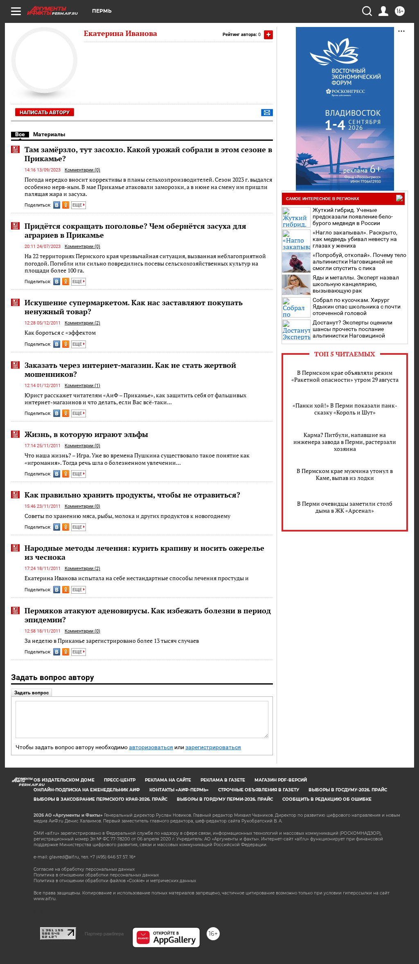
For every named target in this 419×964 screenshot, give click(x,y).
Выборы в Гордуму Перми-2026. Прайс (225, 799)
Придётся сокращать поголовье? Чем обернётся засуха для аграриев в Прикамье (135, 230)
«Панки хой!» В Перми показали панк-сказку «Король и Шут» (345, 409)
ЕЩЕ (77, 205)
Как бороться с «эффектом (60, 332)
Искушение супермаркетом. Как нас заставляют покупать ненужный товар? (134, 306)
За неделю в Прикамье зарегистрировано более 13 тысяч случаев (112, 640)
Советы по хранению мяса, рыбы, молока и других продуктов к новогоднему (127, 515)
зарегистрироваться (213, 747)
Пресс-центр (119, 780)
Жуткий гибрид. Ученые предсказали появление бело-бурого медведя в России (353, 216)
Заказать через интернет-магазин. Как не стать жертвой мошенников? (130, 369)
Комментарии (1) (82, 385)
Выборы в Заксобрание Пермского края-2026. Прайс (100, 799)
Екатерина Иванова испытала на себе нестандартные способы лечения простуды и (137, 577)
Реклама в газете (222, 780)
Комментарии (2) (82, 323)
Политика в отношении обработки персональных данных (96, 875)
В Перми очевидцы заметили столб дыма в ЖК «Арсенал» (344, 507)
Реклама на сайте (168, 780)
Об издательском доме (64, 780)
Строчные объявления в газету (258, 790)
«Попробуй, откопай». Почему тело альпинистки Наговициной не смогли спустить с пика (359, 261)
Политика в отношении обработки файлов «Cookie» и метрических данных (115, 880)
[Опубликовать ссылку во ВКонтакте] (56, 205)
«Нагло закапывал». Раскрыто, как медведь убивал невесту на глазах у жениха (355, 239)
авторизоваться (151, 747)
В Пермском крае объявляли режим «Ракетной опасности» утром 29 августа (345, 376)
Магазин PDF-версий (281, 780)
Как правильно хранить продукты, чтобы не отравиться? (132, 495)
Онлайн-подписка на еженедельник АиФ (87, 790)
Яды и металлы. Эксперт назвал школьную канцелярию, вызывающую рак (356, 284)
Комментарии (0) (82, 170)
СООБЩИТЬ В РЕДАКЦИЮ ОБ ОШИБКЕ (327, 799)
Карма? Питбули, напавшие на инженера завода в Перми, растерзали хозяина (344, 441)
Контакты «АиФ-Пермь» (179, 790)
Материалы (49, 134)
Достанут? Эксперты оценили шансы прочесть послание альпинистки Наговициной (352, 329)
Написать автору (45, 112)
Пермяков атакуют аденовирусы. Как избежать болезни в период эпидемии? (148, 615)
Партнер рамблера (104, 933)
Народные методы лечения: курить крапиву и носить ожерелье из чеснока (144, 552)
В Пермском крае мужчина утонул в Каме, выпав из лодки (345, 474)
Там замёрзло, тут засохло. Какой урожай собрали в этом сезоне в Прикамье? (148, 153)
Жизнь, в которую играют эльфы (86, 434)
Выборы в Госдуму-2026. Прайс (348, 790)
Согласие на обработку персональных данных (84, 869)
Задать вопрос (31, 693)
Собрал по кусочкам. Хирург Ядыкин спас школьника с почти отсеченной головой (357, 306)
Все (20, 134)
